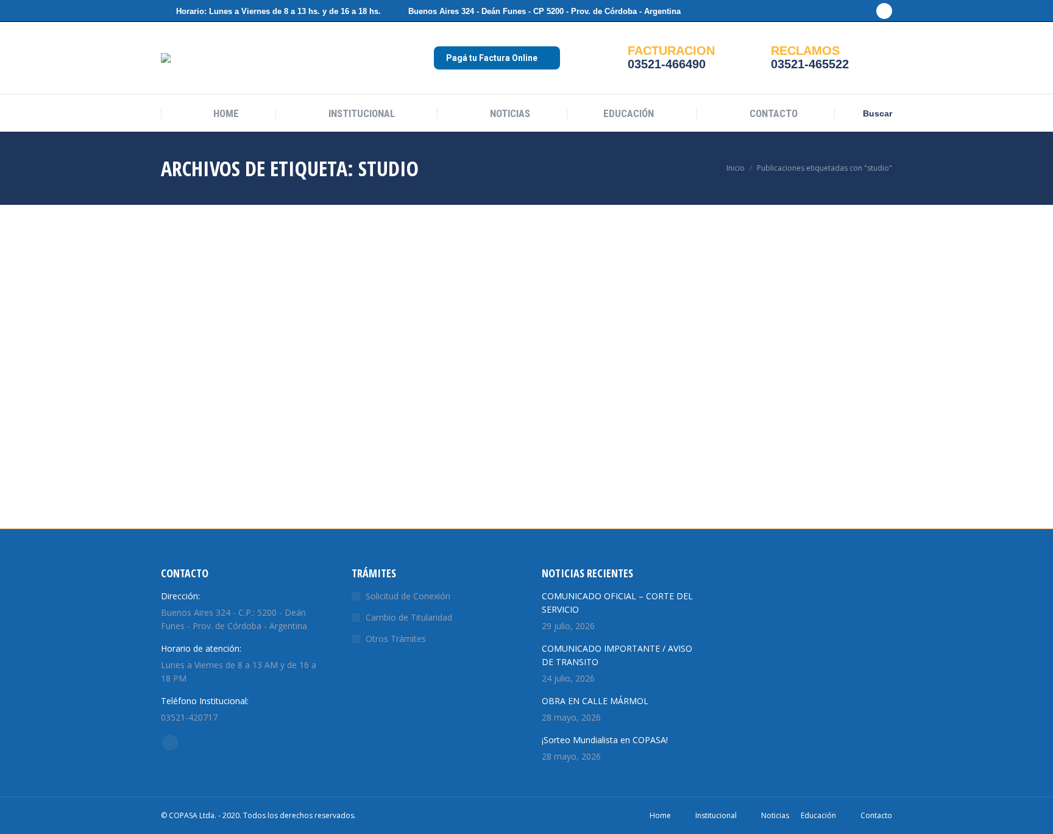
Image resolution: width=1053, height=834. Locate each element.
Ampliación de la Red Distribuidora (216, 396)
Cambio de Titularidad (409, 617)
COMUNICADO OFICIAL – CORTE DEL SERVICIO (617, 602)
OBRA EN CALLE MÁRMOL (595, 701)
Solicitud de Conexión (408, 596)
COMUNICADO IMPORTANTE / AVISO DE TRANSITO (617, 655)
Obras (172, 421)
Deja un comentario (226, 421)
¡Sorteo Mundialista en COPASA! (605, 740)
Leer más (179, 517)
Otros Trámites (396, 638)
